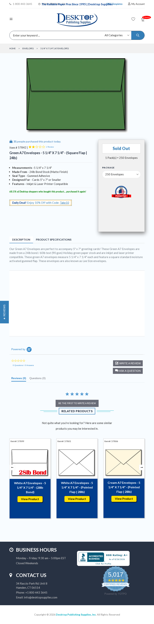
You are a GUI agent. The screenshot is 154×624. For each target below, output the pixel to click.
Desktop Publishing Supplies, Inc (76, 614)
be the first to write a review (77, 403)
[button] (128, 371)
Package (108, 168)
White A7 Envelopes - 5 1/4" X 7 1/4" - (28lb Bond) (30, 487)
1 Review (50, 147)
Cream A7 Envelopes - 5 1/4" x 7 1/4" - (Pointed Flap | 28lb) (124, 487)
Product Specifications (53, 239)
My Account (138, 3)
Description (21, 239)
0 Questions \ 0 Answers (23, 365)
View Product (30, 499)
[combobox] (76, 35)
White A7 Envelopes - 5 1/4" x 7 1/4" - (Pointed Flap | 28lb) (77, 487)
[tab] (18, 379)
